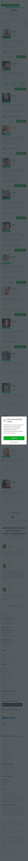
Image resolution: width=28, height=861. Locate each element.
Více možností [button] (14, 442)
